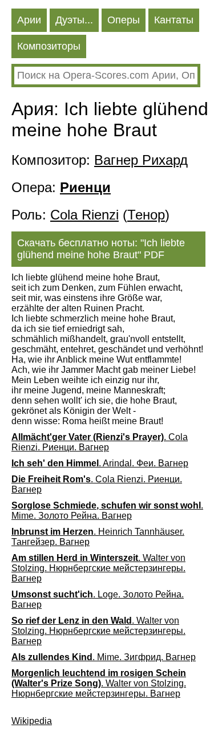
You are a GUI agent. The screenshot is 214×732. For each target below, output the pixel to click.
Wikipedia (31, 721)
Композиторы (48, 46)
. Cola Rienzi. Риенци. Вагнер (99, 442)
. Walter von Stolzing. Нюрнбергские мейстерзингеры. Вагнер (98, 568)
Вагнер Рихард (141, 160)
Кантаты (173, 20)
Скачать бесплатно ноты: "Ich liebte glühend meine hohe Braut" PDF (101, 249)
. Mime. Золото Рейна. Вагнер (107, 510)
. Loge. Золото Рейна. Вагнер (97, 599)
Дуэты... (74, 20)
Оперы (123, 20)
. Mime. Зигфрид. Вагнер (103, 657)
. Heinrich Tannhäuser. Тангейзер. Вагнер (97, 537)
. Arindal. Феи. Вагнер (99, 463)
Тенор (146, 214)
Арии (29, 20)
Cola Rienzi (84, 214)
